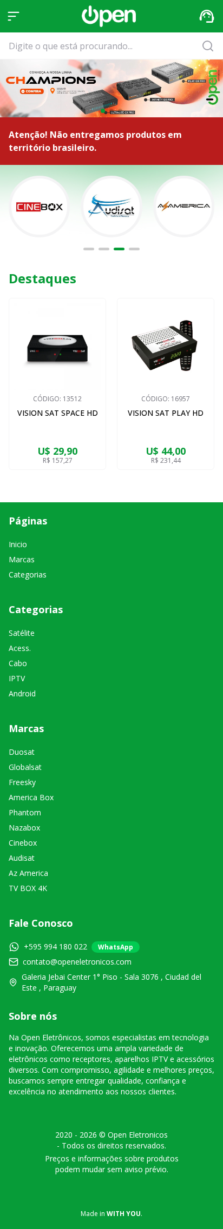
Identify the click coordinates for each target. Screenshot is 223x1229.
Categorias (28, 574)
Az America (28, 873)
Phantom (25, 812)
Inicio (18, 544)
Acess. (20, 648)
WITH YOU (124, 1213)
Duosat (22, 752)
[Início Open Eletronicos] (109, 16)
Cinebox (23, 843)
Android (22, 693)
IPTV (17, 678)
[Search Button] (211, 45)
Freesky (22, 782)
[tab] (88, 249)
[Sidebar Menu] (13, 16)
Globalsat (25, 767)
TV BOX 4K (28, 888)
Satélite (22, 633)
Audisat (22, 858)
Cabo (18, 663)
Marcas (22, 559)
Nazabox (24, 827)
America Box (31, 797)
